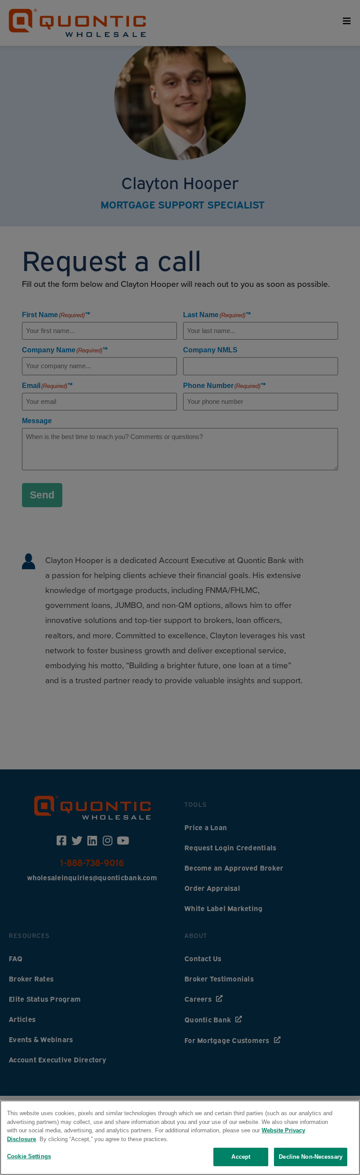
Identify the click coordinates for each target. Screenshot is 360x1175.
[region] (180, 1137)
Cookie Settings (29, 1156)
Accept (240, 1156)
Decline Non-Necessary (310, 1156)
